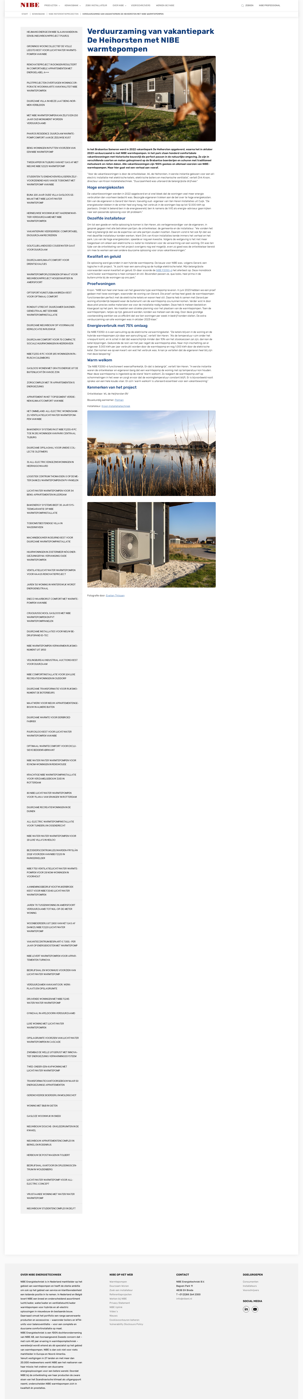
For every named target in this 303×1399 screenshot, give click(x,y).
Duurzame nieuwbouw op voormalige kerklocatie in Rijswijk (50, 327)
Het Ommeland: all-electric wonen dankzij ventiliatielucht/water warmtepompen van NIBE (52, 415)
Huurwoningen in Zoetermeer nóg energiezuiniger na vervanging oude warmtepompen (51, 556)
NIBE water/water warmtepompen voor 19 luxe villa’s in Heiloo (51, 838)
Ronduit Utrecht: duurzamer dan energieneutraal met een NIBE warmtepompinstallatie (51, 311)
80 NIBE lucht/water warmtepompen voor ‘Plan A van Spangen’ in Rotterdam (52, 795)
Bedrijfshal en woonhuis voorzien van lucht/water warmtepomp (51, 972)
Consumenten (250, 1281)
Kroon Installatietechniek (116, 406)
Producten (50, 5)
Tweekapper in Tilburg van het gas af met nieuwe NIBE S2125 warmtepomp (52, 164)
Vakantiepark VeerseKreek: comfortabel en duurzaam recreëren (52, 233)
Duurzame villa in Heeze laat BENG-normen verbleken (51, 103)
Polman (119, 399)
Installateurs (250, 1286)
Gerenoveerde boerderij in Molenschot (51, 1095)
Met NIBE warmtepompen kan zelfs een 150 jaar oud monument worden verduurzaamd (52, 119)
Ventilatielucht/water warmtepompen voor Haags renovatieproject (51, 572)
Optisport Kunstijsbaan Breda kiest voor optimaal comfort (49, 294)
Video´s (114, 1311)
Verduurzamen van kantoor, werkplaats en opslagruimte (49, 986)
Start (25, 14)
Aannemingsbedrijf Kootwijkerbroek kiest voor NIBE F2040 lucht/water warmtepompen (50, 890)
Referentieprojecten (121, 1294)
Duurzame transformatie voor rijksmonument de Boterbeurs (52, 690)
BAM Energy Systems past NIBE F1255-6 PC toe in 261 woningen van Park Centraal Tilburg (52, 433)
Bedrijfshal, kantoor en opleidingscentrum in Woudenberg (52, 1167)
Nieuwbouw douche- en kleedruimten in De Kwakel (53, 1128)
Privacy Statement (120, 1303)
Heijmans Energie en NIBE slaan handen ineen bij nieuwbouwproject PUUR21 (52, 34)
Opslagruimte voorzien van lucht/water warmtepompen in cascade (53, 1040)
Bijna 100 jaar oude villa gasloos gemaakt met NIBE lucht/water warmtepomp (50, 198)
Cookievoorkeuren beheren (124, 1320)
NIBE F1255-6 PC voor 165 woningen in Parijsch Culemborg (52, 356)
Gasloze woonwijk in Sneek (44, 1116)
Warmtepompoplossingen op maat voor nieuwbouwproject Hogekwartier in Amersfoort (52, 278)
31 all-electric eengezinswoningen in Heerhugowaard (50, 464)
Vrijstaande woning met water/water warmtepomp (51, 1196)
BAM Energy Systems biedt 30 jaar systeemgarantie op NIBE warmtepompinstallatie (50, 509)
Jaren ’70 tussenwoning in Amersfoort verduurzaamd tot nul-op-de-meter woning (51, 909)
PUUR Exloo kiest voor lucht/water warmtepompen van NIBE (49, 733)
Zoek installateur (96, 5)
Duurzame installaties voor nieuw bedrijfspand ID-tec (51, 633)
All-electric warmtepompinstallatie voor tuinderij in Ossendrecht (50, 823)
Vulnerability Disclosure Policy (126, 1324)
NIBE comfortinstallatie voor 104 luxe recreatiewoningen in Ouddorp (51, 676)
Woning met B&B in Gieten (42, 1105)
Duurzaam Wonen (119, 1286)
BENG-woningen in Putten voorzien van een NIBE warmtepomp (51, 150)
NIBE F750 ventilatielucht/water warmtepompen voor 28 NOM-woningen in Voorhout (52, 872)
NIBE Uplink (116, 1307)
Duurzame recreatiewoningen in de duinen (49, 809)
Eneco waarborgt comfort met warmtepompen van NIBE (52, 600)
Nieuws (114, 1315)
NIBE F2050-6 (164, 270)
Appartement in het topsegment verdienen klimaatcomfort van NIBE (51, 398)
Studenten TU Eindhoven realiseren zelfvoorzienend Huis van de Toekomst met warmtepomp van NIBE (52, 180)
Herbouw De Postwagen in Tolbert (48, 1155)
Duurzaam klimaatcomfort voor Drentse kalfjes (48, 262)
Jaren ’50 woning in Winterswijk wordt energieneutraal (51, 586)
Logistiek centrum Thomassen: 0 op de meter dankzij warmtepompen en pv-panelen (53, 478)
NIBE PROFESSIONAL (269, 5)
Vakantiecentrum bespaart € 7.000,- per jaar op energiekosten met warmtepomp (52, 943)
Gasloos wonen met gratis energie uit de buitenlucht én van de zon (52, 370)
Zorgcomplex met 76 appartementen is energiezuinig (51, 384)
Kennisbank (71, 5)
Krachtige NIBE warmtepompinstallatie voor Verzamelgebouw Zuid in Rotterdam (51, 778)
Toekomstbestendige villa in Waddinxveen (44, 525)
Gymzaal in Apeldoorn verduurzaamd (51, 1013)
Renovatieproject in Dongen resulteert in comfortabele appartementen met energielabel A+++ (52, 68)
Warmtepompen (118, 1281)
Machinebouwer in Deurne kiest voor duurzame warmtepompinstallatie (50, 539)
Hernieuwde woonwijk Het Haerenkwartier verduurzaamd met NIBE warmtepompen (52, 217)
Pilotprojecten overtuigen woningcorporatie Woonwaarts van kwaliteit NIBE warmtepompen (52, 86)
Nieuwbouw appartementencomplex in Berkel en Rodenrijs (50, 1142)
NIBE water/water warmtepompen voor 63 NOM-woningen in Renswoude (51, 762)
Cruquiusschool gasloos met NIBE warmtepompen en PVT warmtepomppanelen (49, 617)
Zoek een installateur (121, 1290)
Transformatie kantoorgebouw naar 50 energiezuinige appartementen (52, 1083)
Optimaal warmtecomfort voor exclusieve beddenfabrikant (52, 748)
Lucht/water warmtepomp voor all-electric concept (50, 1181)
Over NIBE (118, 5)
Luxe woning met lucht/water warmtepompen (45, 1025)
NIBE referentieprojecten (63, 14)
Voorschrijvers (140, 5)
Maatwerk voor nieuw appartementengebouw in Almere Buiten (53, 705)
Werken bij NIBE (165, 5)
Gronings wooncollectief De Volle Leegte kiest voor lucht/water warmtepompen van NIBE (52, 50)
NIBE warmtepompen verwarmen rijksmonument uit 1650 (52, 647)
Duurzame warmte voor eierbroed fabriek (48, 719)
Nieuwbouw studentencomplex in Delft (51, 1208)
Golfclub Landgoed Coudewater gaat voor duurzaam (51, 247)
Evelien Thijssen (115, 595)
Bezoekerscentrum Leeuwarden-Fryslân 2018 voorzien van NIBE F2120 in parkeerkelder (52, 854)
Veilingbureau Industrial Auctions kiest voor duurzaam (52, 662)
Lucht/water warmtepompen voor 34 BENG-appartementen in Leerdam (50, 492)
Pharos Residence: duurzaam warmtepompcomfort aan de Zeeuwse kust (51, 135)
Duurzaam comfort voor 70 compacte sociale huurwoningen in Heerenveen (51, 341)
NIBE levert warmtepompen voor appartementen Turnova (52, 958)
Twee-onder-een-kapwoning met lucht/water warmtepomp (47, 1068)
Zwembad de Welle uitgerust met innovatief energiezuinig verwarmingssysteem (52, 1054)
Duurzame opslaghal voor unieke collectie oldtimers (51, 449)
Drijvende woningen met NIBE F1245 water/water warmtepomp (48, 1001)
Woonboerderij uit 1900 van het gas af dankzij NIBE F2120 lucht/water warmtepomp (51, 927)
